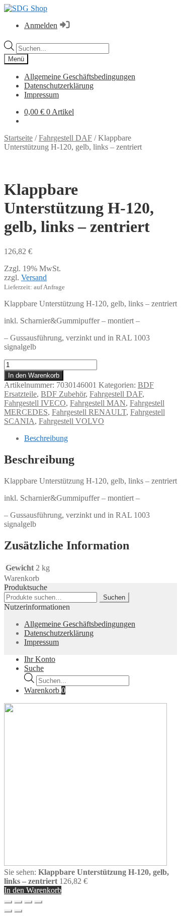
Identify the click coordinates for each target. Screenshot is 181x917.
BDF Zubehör (63, 394)
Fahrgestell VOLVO (71, 421)
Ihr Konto (39, 659)
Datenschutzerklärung (59, 85)
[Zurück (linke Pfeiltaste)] (8, 910)
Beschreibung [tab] (46, 438)
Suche (34, 668)
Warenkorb (44, 690)
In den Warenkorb (33, 375)
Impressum (41, 94)
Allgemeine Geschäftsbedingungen (79, 76)
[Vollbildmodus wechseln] (18, 901)
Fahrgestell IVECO (35, 403)
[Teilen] (28, 901)
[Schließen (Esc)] (38, 901)
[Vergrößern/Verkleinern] (8, 901)
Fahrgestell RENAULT (89, 412)
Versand (34, 277)
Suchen (114, 597)
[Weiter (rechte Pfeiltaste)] (18, 910)
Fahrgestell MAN (98, 403)
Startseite (18, 138)
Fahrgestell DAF (65, 138)
